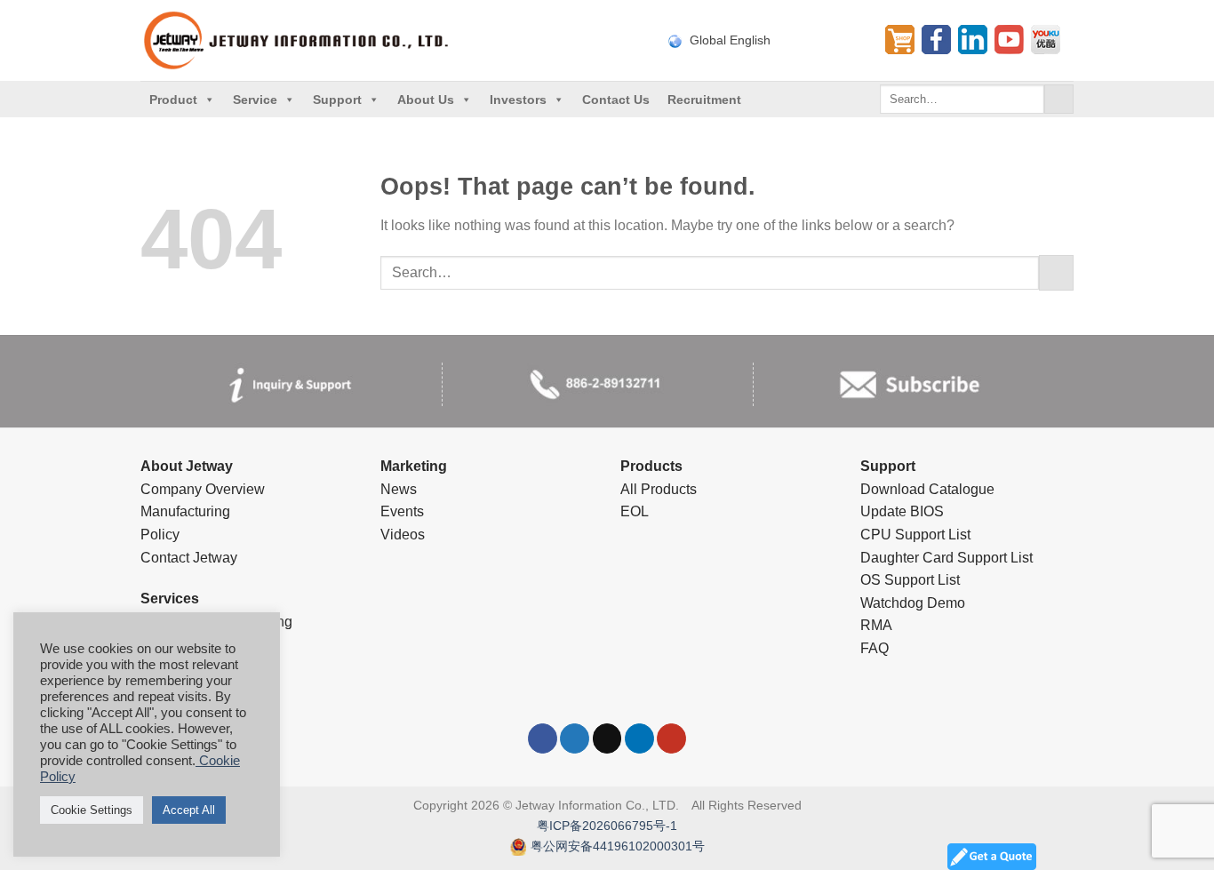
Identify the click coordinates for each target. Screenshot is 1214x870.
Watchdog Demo (912, 603)
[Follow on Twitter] (574, 738)
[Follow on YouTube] (671, 738)
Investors (518, 99)
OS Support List (910, 579)
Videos (402, 534)
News (398, 489)
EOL (634, 511)
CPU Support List (915, 534)
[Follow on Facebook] (542, 738)
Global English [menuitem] (730, 40)
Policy (160, 534)
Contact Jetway (188, 557)
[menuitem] (765, 40)
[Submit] (1059, 99)
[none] (765, 40)
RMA (876, 625)
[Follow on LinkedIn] (639, 738)
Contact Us (616, 99)
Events (402, 511)
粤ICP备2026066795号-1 (607, 825)
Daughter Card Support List (946, 557)
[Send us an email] (607, 738)
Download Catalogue (927, 489)
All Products (658, 489)
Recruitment (704, 99)
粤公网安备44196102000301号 (618, 846)
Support (337, 99)
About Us (425, 99)
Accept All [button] (189, 810)
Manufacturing (185, 511)
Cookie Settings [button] (91, 810)
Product (173, 99)
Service (255, 99)
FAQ (874, 648)
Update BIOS (902, 511)
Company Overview (202, 489)
